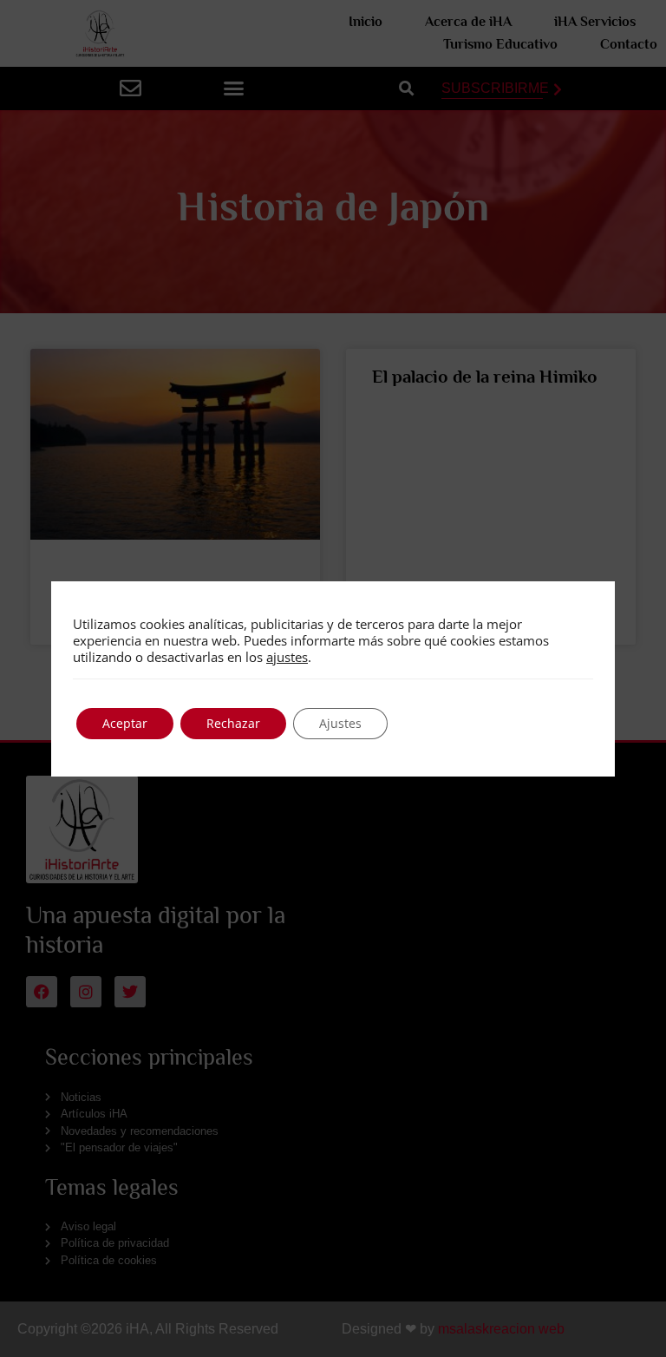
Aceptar (124, 723)
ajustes (287, 657)
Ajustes (340, 723)
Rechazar (233, 723)
